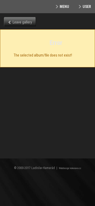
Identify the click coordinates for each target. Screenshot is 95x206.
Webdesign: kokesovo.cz (70, 168)
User (87, 6)
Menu (64, 6)
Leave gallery (22, 22)
